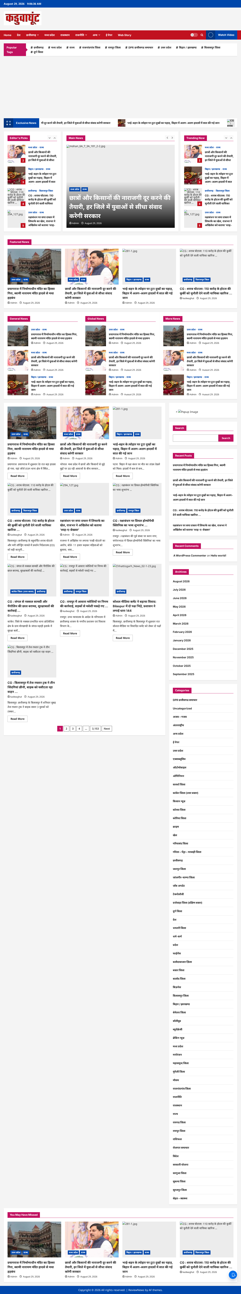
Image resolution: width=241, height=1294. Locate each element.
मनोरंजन (177, 1054)
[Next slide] (54, 137)
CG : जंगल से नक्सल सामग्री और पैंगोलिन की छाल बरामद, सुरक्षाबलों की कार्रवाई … (31, 606)
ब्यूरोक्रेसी (177, 1029)
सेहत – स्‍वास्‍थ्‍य (180, 1198)
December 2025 (183, 648)
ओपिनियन (178, 775)
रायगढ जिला (179, 1122)
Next (107, 728)
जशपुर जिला (179, 868)
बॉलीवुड (177, 1020)
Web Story (124, 35)
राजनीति (79, 35)
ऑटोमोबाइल (179, 767)
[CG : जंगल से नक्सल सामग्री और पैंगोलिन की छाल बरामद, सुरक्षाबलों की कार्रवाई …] (32, 580)
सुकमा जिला (179, 1181)
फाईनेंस (177, 953)
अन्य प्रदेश (178, 733)
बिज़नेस (177, 987)
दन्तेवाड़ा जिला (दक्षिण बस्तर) (187, 902)
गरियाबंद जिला (180, 843)
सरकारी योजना (180, 1164)
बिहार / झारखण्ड (188, 47)
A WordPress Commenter (189, 555)
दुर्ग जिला (38, 52)
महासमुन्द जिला (181, 1063)
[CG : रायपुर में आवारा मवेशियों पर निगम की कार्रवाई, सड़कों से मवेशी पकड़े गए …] (84, 580)
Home (7, 35)
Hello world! (218, 555)
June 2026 (180, 598)
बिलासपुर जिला (212, 47)
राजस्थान (65, 35)
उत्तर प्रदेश (166, 47)
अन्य (95, 35)
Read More (19, 476)
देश (19, 35)
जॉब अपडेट (179, 885)
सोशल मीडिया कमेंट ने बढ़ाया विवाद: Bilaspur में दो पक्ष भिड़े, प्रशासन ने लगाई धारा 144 (134, 606)
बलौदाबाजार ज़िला (182, 961)
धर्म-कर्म (177, 936)
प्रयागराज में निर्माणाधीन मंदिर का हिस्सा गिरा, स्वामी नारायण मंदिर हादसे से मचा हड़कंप (31, 293)
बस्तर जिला (178, 970)
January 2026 (182, 640)
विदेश (176, 1156)
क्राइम (176, 826)
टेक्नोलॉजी (178, 894)
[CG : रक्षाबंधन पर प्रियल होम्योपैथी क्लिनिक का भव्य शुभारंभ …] (137, 499)
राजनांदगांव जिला (91, 47)
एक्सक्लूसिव (179, 759)
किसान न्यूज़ (179, 801)
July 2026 (179, 589)
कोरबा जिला (179, 809)
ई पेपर (109, 35)
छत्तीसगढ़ (31, 35)
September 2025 (183, 674)
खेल (175, 835)
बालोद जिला (179, 978)
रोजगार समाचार (181, 1147)
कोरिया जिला (179, 818)
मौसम (176, 1080)
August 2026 (181, 581)
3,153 (95, 728)
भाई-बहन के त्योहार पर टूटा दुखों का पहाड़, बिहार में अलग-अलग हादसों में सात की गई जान (153, 122)
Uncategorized (182, 708)
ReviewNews (136, 1290)
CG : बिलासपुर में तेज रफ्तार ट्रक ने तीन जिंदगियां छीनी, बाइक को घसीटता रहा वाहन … (31, 687)
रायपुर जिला (114, 47)
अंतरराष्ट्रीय (178, 725)
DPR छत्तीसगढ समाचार (140, 47)
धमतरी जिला (179, 927)
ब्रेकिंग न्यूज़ (178, 1037)
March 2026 (180, 623)
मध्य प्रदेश (49, 35)
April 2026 (179, 615)
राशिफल (177, 1139)
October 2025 (182, 665)
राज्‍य (72, 47)
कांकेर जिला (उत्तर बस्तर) (22, 591)
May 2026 (179, 606)
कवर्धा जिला (179, 784)
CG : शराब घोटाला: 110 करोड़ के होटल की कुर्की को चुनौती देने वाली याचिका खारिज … (16, 197)
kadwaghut (188, 298)
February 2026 (182, 631)
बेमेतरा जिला (179, 1012)
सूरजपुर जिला (180, 1189)
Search (179, 428)
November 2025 (183, 657)
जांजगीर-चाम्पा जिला (184, 877)
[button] (202, 35)
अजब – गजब (180, 716)
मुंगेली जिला (179, 1071)
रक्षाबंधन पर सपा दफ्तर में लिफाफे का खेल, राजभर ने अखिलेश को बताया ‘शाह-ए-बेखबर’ (16, 219)
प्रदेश (175, 944)
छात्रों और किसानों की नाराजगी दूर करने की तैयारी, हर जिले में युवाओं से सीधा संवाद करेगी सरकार (16, 154)
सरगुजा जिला (179, 1173)
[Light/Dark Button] (194, 35)
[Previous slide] (49, 137)
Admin (75, 223)
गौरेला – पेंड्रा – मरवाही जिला (187, 851)
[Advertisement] (120, 86)
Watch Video (226, 34)
